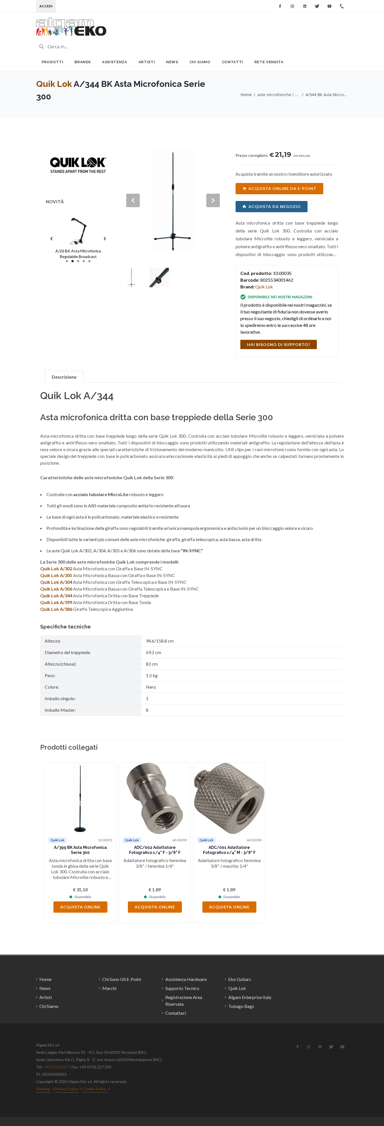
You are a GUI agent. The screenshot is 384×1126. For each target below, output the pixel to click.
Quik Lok (54, 84)
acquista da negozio (275, 206)
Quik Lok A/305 (56, 575)
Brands (82, 62)
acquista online (80, 907)
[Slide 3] (78, 261)
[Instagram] (292, 6)
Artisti (147, 62)
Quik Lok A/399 (56, 602)
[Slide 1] (67, 261)
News (172, 62)
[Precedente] (52, 842)
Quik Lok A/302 (56, 568)
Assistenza (114, 62)
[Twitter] (317, 6)
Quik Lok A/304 (56, 582)
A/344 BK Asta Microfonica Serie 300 (327, 94)
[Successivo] (331, 842)
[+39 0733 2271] (342, 6)
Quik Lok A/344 (56, 595)
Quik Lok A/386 (56, 609)
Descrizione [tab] (64, 376)
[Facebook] (280, 6)
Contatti (232, 62)
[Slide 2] (72, 261)
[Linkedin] (305, 6)
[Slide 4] (84, 261)
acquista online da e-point (283, 188)
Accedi (46, 6)
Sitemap (43, 1088)
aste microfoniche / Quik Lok (278, 94)
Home (246, 94)
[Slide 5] (89, 261)
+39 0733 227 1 (57, 1066)
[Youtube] (329, 6)
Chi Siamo (200, 62)
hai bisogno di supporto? (278, 344)
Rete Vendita (269, 62)
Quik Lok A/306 (56, 588)
